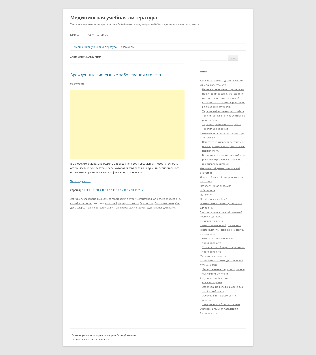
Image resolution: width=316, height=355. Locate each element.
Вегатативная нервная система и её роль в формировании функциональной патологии (223, 146)
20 (139, 190)
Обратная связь (98, 34)
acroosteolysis (113, 203)
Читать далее (80, 181)
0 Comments (77, 83)
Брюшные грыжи (212, 282)
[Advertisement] (127, 124)
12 (110, 190)
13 (114, 190)
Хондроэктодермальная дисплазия (154, 207)
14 (117, 190)
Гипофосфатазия (164, 203)
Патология (206, 194)
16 (125, 190)
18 (132, 190)
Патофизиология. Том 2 (213, 199)
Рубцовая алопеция (211, 221)
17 (128, 190)
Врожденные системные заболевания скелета (115, 74)
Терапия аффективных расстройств (223, 111)
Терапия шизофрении (215, 128)
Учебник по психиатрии (214, 256)
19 (136, 190)
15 (121, 190)
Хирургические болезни (214, 278)
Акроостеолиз (130, 203)
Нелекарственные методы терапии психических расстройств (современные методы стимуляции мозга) (224, 94)
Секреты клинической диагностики (220, 225)
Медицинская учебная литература (113, 17)
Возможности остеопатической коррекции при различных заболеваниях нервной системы (223, 159)
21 (143, 190)
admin (122, 198)
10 (103, 190)
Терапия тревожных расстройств (221, 124)
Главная (75, 34)
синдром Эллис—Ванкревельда (114, 207)
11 (106, 190)
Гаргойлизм (146, 203)
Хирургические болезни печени (221, 304)
